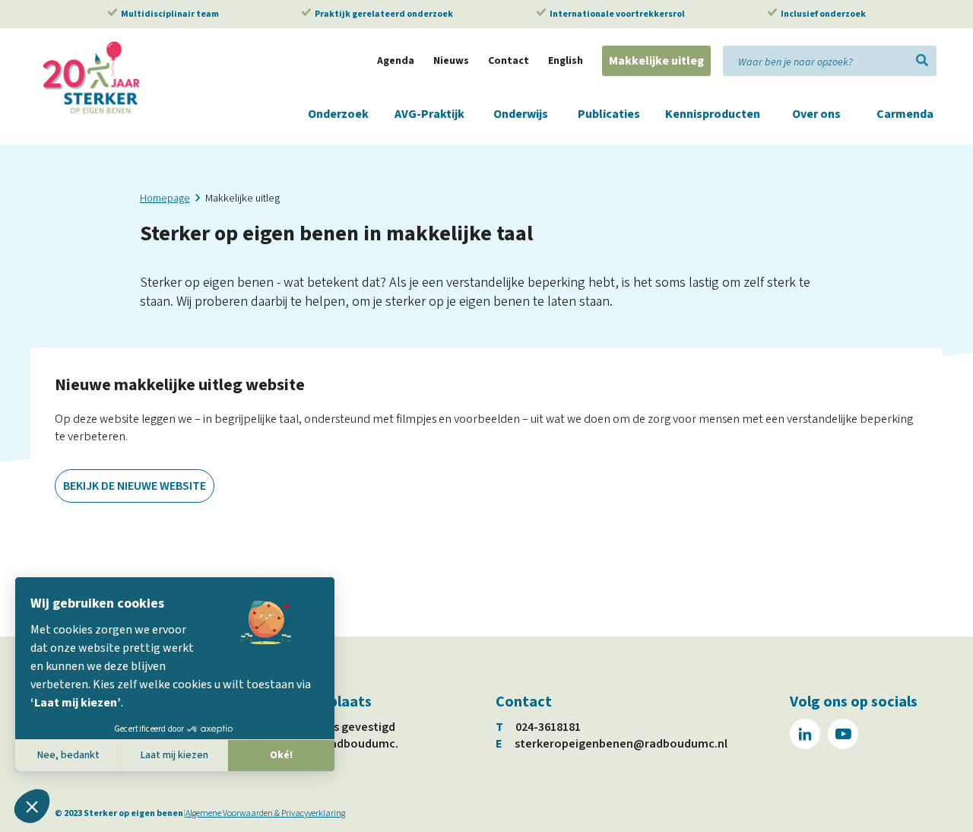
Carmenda (904, 114)
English (565, 60)
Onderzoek (338, 114)
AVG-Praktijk (429, 114)
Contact (508, 60)
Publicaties (609, 114)
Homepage (165, 198)
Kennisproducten (712, 114)
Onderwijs (520, 114)
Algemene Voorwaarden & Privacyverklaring (265, 813)
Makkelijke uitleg (656, 60)
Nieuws (451, 60)
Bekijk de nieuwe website (134, 486)
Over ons (816, 114)
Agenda (395, 60)
